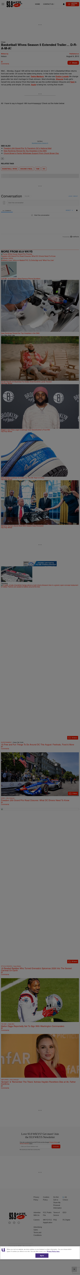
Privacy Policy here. (53, 1251)
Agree (42, 1255)
